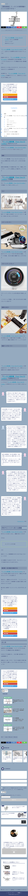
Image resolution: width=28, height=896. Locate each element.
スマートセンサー (10, 121)
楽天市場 (6, 97)
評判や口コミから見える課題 (10, 132)
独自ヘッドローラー (11, 126)
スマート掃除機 (4, 737)
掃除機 (16, 737)
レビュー (3, 3)
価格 (5, 113)
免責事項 (18, 892)
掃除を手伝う (10, 124)
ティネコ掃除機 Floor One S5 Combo (12, 49)
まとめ (5, 136)
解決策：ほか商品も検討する (13, 134)
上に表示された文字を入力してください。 (11, 795)
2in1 (8, 119)
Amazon (6, 94)
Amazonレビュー (21, 521)
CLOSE (14, 110)
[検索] (23, 822)
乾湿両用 (11, 737)
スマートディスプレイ (11, 122)
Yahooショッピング (8, 99)
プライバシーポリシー (11, 892)
